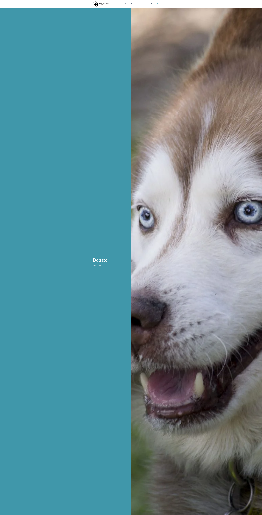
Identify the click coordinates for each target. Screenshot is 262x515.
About (141, 4)
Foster (152, 4)
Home (126, 4)
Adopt (146, 4)
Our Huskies (134, 4)
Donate (159, 4)
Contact (165, 4)
